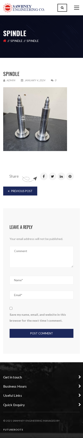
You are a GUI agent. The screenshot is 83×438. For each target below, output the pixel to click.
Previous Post (21, 191)
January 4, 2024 (35, 80)
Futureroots (13, 429)
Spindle (16, 41)
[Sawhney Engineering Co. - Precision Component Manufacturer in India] (24, 7)
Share (14, 176)
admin (10, 80)
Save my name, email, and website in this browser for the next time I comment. (38, 317)
